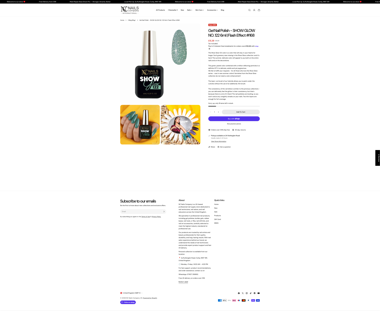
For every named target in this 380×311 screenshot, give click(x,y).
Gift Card (217, 219)
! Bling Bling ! (132, 20)
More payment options (234, 123)
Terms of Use (145, 216)
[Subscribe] (164, 211)
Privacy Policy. (156, 216)
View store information (218, 141)
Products (217, 216)
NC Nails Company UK (134, 298)
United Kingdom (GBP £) (132, 293)
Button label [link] (183, 282)
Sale (215, 212)
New (215, 208)
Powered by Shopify (150, 298)
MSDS (216, 223)
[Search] (249, 10)
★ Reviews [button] (379, 158)
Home (122, 20)
